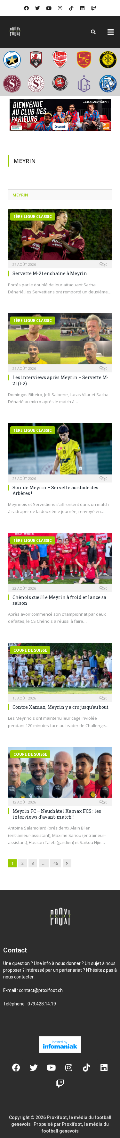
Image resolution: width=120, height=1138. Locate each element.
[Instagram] (60, 8)
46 (55, 863)
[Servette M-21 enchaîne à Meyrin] (60, 236)
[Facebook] (26, 8)
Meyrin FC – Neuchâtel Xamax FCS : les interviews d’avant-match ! (56, 814)
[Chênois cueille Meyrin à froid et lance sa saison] (60, 560)
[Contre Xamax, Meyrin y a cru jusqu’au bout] (60, 670)
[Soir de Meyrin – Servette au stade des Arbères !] (60, 450)
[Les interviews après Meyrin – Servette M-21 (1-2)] (60, 340)
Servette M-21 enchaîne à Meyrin (49, 273)
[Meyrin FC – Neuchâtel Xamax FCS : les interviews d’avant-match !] (60, 774)
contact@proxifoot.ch (41, 990)
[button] (110, 32)
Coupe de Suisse (30, 650)
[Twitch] (94, 8)
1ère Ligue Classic (32, 216)
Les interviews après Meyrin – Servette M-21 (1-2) (60, 380)
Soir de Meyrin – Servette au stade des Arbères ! (55, 490)
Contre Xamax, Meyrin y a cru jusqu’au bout (60, 707)
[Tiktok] (71, 8)
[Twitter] (38, 8)
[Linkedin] (82, 8)
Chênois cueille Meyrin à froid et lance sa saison (59, 600)
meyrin (20, 195)
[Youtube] (49, 8)
